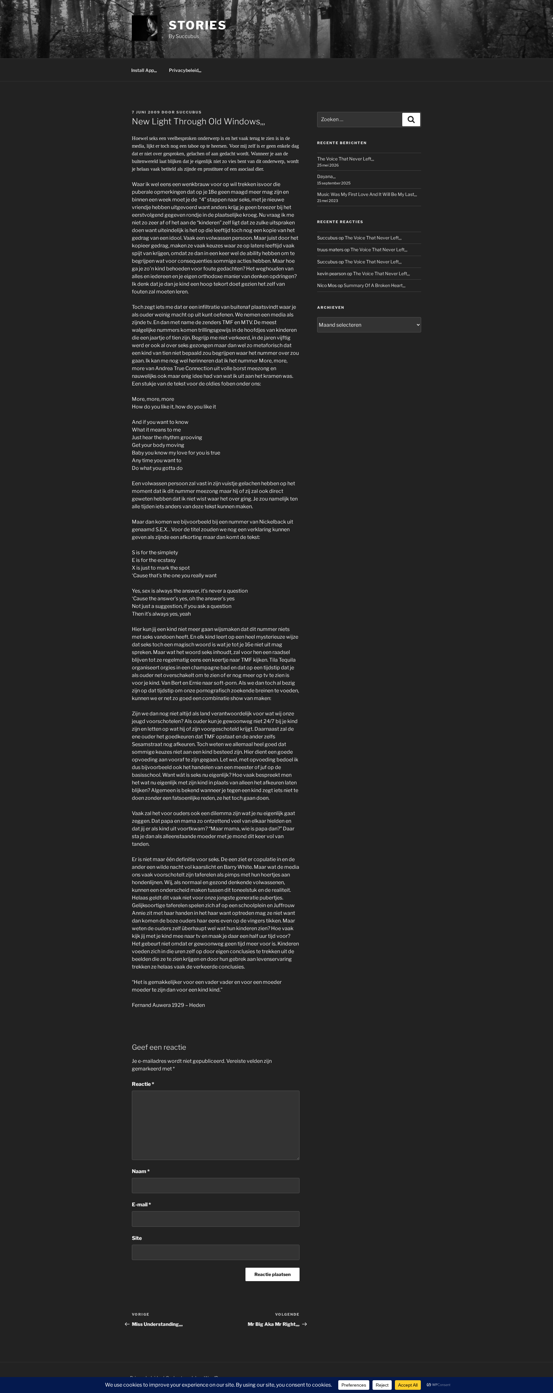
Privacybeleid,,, (185, 70)
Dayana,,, (326, 176)
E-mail (141, 1205)
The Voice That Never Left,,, (345, 158)
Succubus (189, 112)
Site (137, 1238)
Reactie (143, 1084)
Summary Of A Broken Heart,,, (374, 285)
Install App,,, (144, 70)
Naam (141, 1171)
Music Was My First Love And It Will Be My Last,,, (367, 194)
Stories (198, 25)
